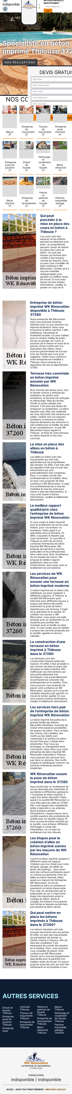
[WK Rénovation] (36, 1060)
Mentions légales (55, 1089)
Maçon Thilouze (59, 1008)
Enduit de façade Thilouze (8, 1010)
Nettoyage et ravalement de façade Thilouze (62, 1017)
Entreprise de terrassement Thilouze (44, 1021)
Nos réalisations (20, 62)
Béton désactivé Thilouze (42, 1030)
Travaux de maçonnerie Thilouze (26, 1016)
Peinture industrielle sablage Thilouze (60, 1028)
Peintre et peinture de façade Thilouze (43, 1011)
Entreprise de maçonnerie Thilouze (27, 1025)
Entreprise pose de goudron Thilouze (8, 1020)
